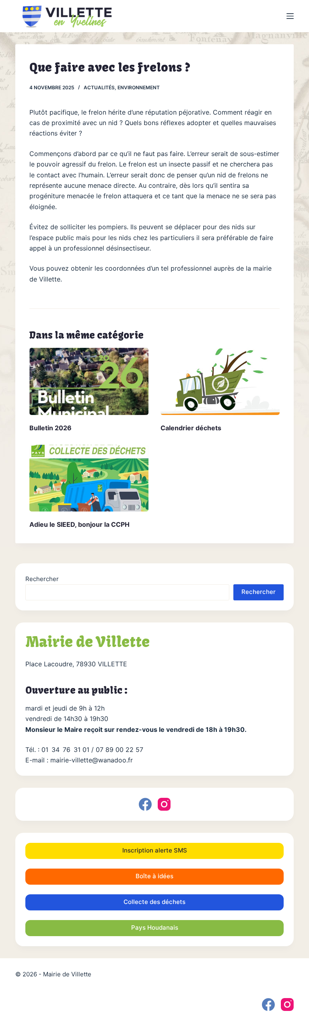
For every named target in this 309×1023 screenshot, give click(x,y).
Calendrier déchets (191, 428)
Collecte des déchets (154, 902)
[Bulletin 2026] (88, 381)
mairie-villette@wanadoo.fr (91, 760)
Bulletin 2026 (50, 428)
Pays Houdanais (154, 927)
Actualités (99, 87)
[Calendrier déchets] (220, 381)
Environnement (138, 87)
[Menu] (290, 16)
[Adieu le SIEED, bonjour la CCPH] (88, 478)
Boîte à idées (154, 876)
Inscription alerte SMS (154, 850)
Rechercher (42, 579)
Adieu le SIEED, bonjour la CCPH (79, 524)
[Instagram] (164, 804)
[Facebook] (145, 804)
